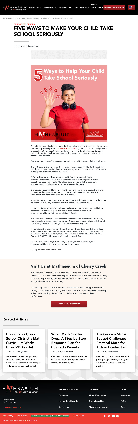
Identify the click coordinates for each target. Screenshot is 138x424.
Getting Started (35, 7)
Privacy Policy (21, 416)
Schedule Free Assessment (114, 7)
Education (20, 24)
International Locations (69, 401)
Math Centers (8, 18)
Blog (123, 407)
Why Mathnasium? (50, 7)
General (31, 24)
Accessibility (8, 416)
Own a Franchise (96, 401)
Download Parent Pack (12, 407)
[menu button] (131, 7)
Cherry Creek (20, 18)
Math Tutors (98, 407)
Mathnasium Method (68, 390)
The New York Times (66, 149)
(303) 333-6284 (9, 402)
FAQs (123, 401)
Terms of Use (78, 416)
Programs (63, 7)
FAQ (70, 7)
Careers (124, 390)
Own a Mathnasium (81, 7)
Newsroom (125, 395)
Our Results (94, 390)
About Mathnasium (97, 395)
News (29, 18)
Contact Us (64, 407)
